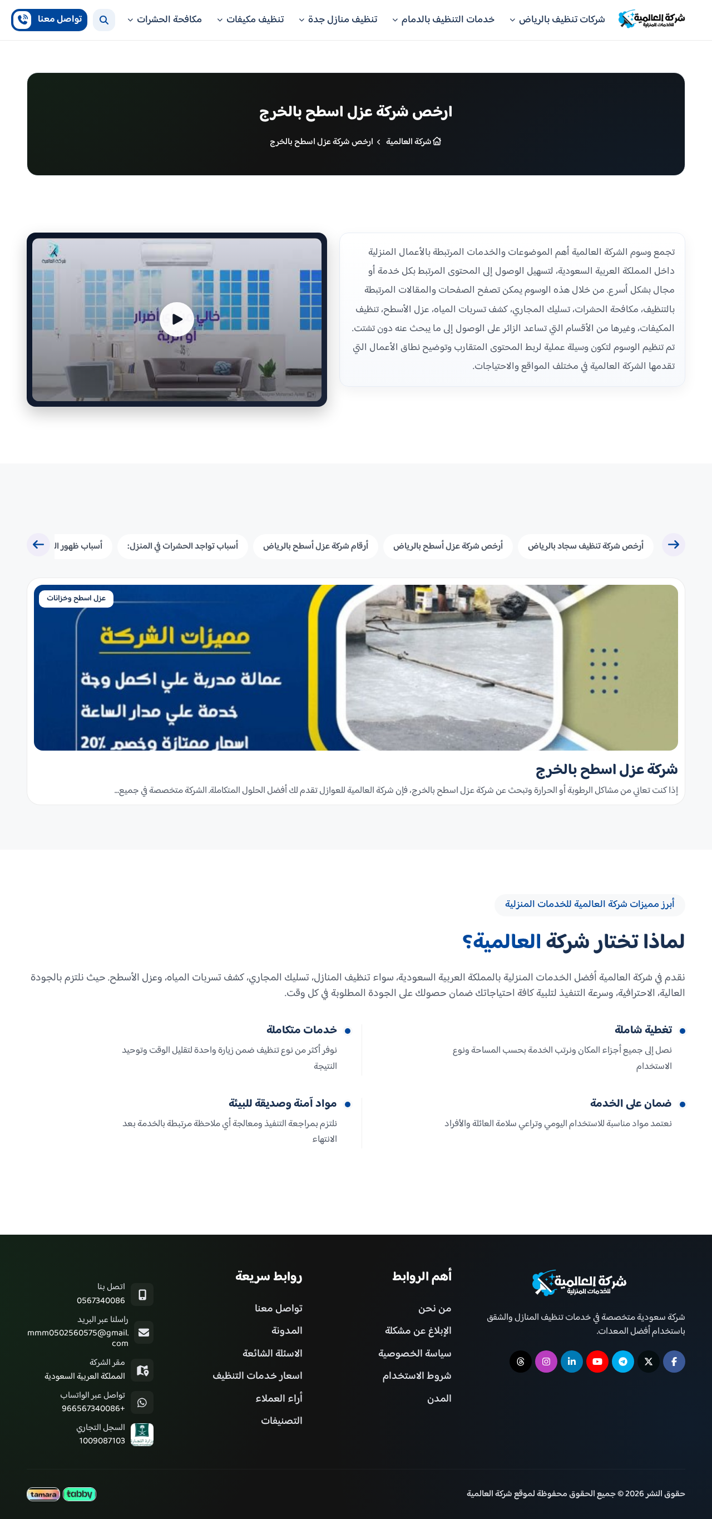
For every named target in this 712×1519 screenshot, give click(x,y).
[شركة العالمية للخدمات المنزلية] (652, 19)
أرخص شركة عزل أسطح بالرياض (448, 546)
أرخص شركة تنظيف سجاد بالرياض (586, 546)
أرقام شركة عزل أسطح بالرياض (315, 546)
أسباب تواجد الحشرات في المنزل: (182, 546)
